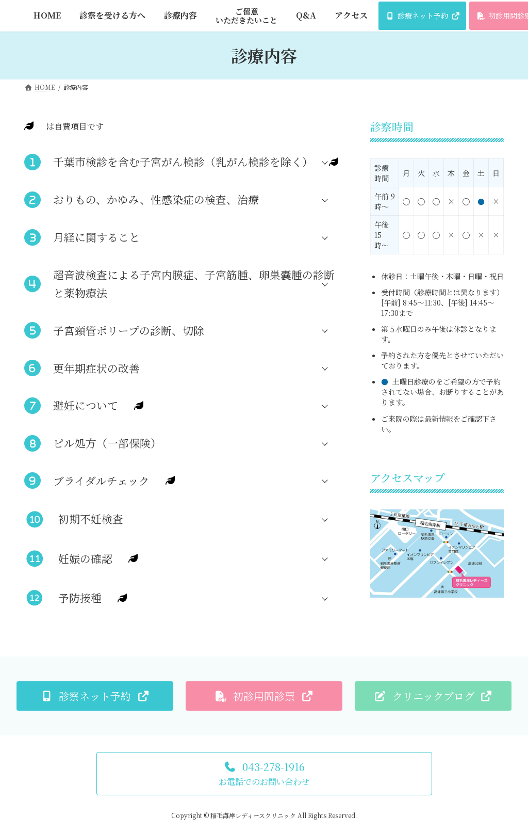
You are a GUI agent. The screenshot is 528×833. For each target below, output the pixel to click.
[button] (183, 162)
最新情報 (438, 418)
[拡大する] (490, 522)
